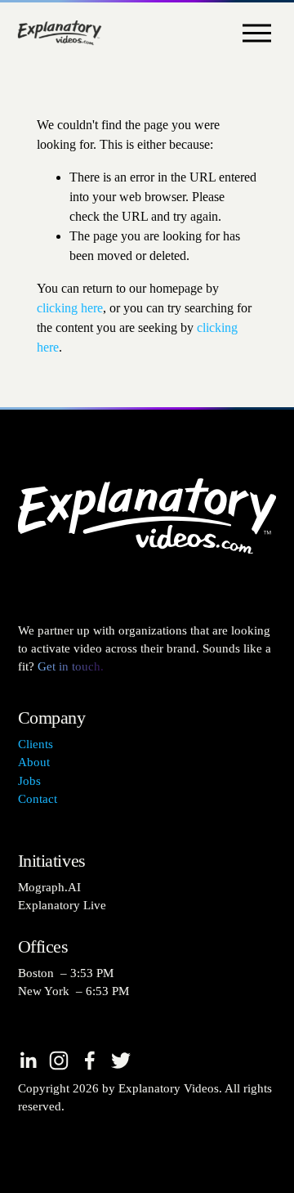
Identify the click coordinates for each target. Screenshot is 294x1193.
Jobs (29, 780)
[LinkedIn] (28, 1060)
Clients (35, 744)
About (34, 762)
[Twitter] (121, 1060)
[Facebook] (90, 1060)
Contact (37, 798)
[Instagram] (59, 1060)
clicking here (70, 308)
